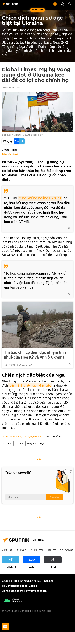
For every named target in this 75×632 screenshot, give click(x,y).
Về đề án (7, 581)
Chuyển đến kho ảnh (33, 134)
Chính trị (37, 550)
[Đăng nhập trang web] (62, 4)
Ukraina (19, 443)
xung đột (31, 443)
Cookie (33, 585)
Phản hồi (48, 581)
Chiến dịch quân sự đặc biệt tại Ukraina (22, 436)
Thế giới (22, 550)
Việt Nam (7, 550)
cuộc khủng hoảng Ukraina (40, 198)
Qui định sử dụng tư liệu (27, 581)
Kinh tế (51, 550)
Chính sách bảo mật (13, 590)
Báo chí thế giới (54, 436)
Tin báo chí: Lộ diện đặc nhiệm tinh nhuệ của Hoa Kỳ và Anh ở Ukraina (35, 354)
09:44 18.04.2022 (12, 87)
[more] (69, 228)
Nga (42, 443)
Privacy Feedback (36, 590)
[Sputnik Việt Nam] (11, 5)
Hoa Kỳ (7, 443)
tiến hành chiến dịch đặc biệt (30, 385)
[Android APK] (13, 601)
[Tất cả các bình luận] (5, 626)
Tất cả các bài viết (10, 154)
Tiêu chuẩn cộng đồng (14, 585)
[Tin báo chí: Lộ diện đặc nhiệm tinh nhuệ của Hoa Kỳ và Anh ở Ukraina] (37, 325)
